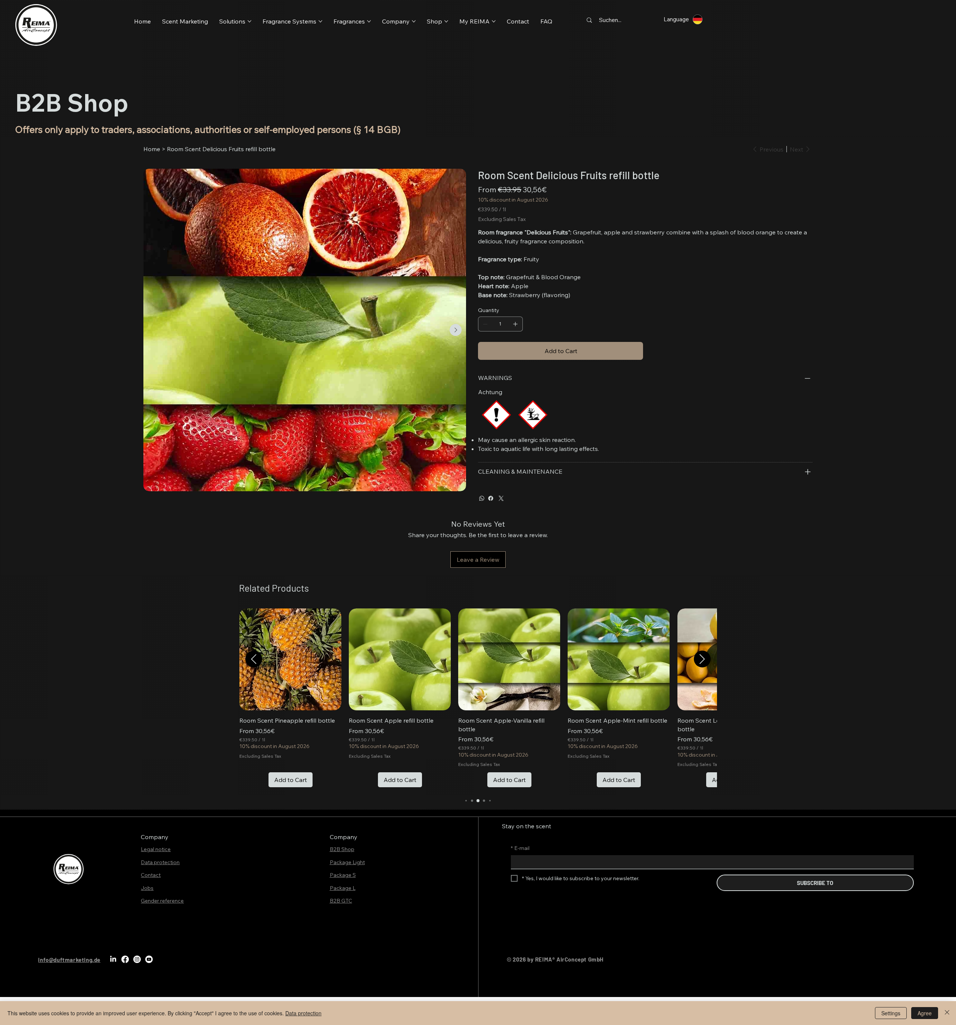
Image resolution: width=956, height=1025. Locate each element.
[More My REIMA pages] (494, 21)
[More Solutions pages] (249, 21)
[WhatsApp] (481, 498)
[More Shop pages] (446, 21)
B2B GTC (341, 900)
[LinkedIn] (113, 959)
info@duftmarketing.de (69, 959)
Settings (890, 1013)
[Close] (947, 1013)
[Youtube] (149, 959)
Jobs (147, 888)
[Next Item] (456, 330)
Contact (151, 875)
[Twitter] (501, 498)
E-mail (520, 848)
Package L (343, 888)
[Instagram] (137, 959)
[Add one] (515, 324)
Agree (925, 1013)
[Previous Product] (253, 659)
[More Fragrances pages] (369, 21)
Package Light (347, 862)
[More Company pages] (414, 21)
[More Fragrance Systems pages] (320, 21)
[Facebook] (490, 498)
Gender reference (162, 900)
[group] (478, 698)
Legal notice (156, 849)
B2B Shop (342, 849)
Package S (343, 875)
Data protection (160, 862)
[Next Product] (702, 659)
